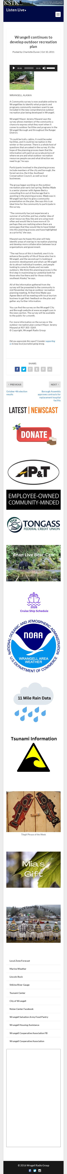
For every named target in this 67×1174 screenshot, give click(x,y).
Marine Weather (18, 968)
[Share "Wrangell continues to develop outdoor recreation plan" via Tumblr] (37, 369)
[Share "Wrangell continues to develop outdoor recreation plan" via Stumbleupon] (50, 369)
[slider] (51, 68)
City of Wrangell (18, 1001)
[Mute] (44, 68)
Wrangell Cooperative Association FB (28, 1033)
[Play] (13, 68)
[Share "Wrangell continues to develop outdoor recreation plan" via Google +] (30, 369)
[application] (33, 68)
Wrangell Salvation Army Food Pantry (29, 1017)
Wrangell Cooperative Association (27, 1041)
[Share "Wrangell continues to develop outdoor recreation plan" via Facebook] (17, 369)
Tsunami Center (17, 993)
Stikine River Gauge (19, 984)
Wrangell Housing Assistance (24, 1025)
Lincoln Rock (16, 976)
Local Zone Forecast (20, 960)
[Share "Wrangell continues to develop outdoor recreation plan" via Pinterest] (43, 369)
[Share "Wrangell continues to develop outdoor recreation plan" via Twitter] (23, 369)
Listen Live (15, 10)
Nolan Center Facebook (22, 1009)
